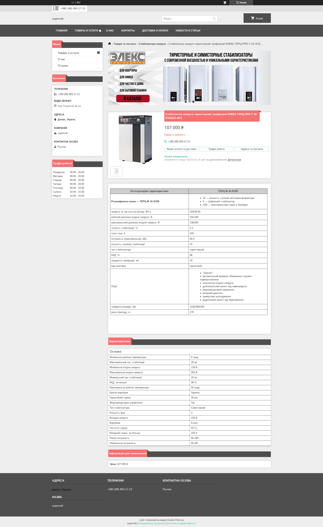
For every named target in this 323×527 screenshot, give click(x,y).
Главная (61, 30)
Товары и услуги (86, 30)
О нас (110, 30)
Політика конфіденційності (181, 523)
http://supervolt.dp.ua (69, 106)
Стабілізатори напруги (152, 43)
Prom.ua (179, 520)
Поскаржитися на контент (152, 523)
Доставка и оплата (155, 30)
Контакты (128, 30)
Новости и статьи (188, 30)
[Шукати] (214, 18)
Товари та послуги (124, 43)
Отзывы (63, 65)
